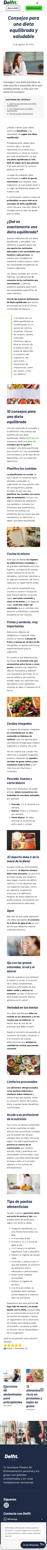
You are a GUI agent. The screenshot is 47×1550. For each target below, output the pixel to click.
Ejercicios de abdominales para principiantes (12, 1394)
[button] (5, 1390)
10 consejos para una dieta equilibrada (20, 110)
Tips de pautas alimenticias (21, 114)
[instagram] (6, 1505)
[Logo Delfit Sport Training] (10, 1)
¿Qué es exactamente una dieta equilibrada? (21, 105)
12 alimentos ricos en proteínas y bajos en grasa (34, 1396)
